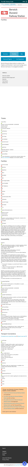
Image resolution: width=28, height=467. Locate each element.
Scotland (4, 453)
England (7, 4)
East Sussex (13, 4)
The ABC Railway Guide (7, 1)
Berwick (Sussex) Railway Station (9, 4)
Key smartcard (5, 157)
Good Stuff (17, 464)
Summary (5, 54)
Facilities (14, 54)
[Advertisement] (14, 37)
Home (2, 4)
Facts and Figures (7, 59)
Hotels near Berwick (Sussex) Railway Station (14, 392)
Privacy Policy (5, 459)
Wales (3, 454)
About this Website (6, 458)
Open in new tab (21, 336)
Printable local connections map (8, 336)
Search (4, 448)
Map (22, 54)
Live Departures (20, 59)
